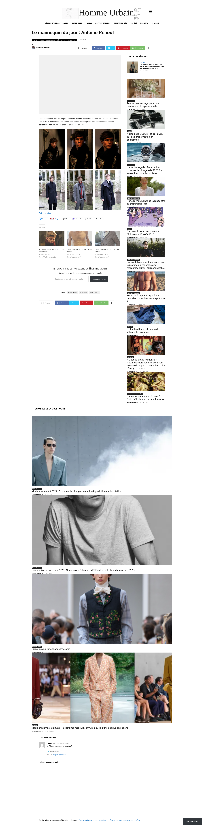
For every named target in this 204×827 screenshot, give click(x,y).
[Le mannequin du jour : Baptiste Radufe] (107, 238)
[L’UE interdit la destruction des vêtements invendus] (146, 314)
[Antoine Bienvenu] (34, 47)
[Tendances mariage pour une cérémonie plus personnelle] (146, 88)
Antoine (129, 143)
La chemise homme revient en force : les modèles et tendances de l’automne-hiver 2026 (152, 66)
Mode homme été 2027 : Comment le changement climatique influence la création (76, 491)
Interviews (130, 357)
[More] (148, 48)
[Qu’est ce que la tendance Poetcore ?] (102, 609)
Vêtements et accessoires (66, 40)
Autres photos (45, 213)
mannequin (83, 293)
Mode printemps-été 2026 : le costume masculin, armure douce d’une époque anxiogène (80, 727)
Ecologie (130, 326)
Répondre (50, 755)
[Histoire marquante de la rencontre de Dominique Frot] (146, 186)
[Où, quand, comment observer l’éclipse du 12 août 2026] (146, 217)
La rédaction (131, 109)
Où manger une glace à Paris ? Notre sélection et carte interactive (146, 398)
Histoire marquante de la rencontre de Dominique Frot (146, 202)
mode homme (94, 293)
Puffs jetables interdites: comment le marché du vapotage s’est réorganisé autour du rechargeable (146, 265)
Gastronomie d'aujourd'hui (135, 393)
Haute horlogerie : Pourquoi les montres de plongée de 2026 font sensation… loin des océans (145, 170)
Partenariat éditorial (133, 259)
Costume (34, 725)
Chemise (142, 62)
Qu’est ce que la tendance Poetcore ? (52, 649)
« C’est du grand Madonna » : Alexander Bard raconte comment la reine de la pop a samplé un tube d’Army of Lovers (146, 364)
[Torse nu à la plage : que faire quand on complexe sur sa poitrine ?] (146, 281)
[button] (52, 149)
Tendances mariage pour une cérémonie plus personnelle (143, 105)
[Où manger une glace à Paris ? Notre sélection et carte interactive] (146, 381)
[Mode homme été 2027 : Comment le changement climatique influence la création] (102, 451)
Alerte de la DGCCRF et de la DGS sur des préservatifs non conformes (145, 136)
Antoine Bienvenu (44, 47)
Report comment (59, 755)
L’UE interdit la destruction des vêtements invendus (143, 330)
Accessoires (131, 165)
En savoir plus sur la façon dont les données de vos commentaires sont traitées (109, 820)
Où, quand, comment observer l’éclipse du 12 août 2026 (143, 233)
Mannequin (50, 40)
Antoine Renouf (72, 293)
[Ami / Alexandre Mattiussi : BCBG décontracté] (51, 238)
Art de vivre (131, 101)
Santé (129, 131)
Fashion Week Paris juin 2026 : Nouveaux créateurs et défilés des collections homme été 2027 (83, 570)
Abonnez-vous (99, 279)
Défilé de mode (38, 40)
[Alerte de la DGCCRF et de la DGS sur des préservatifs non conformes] (146, 119)
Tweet (58, 219)
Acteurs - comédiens (133, 198)
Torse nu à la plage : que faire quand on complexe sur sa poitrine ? (146, 298)
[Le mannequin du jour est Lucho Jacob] (79, 238)
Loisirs (129, 229)
